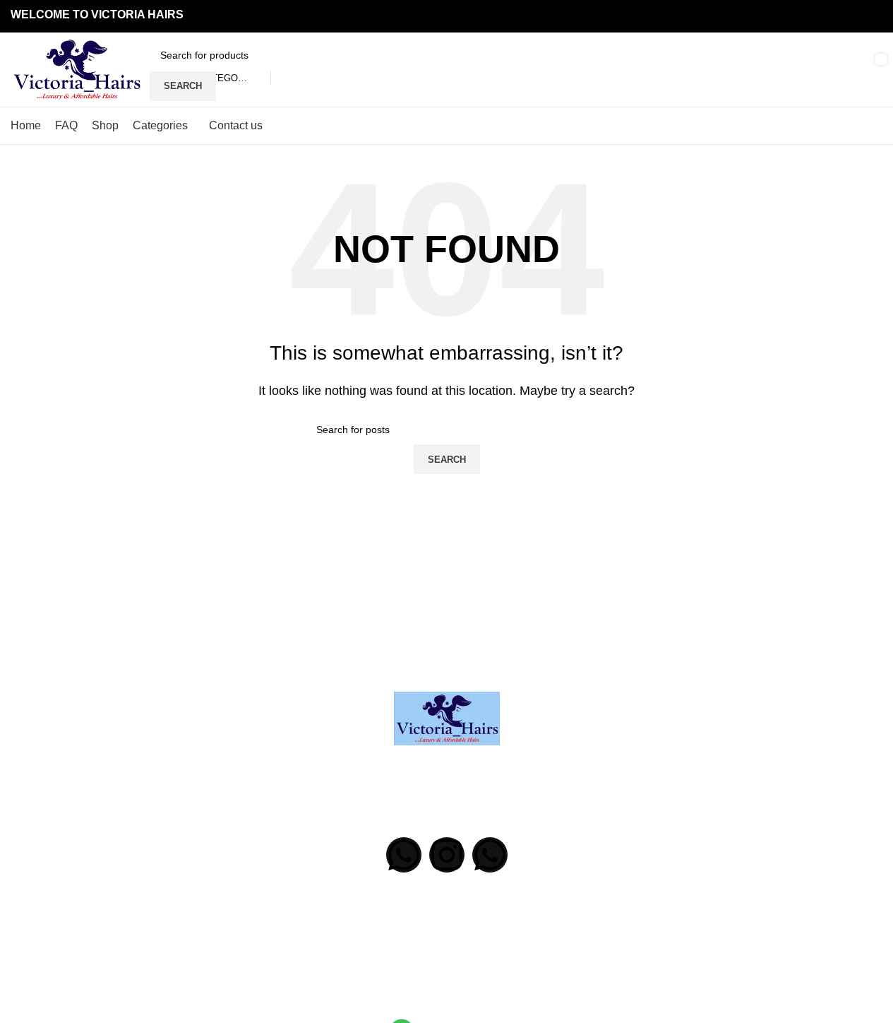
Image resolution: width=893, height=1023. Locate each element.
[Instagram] (446, 854)
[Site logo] (77, 69)
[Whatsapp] (403, 854)
